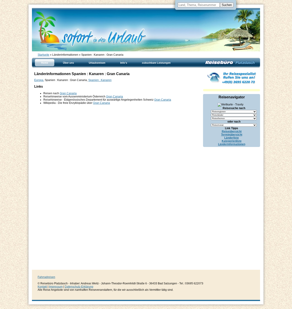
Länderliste (231, 137)
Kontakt (42, 286)
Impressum (56, 286)
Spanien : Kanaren (100, 80)
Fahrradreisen (46, 277)
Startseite (43, 54)
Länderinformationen (231, 144)
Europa (38, 80)
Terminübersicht (231, 134)
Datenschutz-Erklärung (79, 286)
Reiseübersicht (232, 131)
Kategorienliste (232, 141)
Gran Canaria (68, 93)
